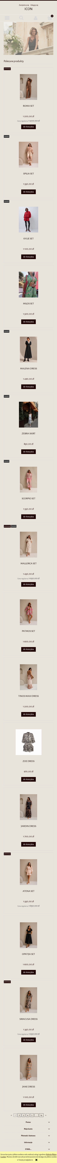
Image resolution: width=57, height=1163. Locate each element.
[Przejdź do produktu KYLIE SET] (28, 219)
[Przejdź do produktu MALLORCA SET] (28, 544)
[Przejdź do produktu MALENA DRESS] (28, 349)
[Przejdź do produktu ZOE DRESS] (28, 742)
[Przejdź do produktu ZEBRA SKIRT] (28, 415)
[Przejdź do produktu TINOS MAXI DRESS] (28, 677)
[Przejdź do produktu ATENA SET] (28, 872)
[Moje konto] (35, 18)
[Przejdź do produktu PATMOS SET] (28, 612)
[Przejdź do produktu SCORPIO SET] (28, 480)
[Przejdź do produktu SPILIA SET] (28, 155)
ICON (28, 9)
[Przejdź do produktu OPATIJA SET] (28, 935)
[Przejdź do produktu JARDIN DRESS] (28, 807)
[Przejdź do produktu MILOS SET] (28, 284)
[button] (7, 18)
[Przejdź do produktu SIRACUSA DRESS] (28, 1000)
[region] (28, 38)
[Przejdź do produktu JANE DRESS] (28, 1068)
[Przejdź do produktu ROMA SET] (28, 87)
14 (41, 1115)
